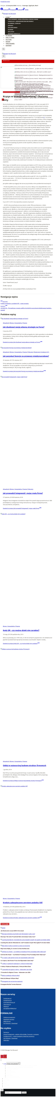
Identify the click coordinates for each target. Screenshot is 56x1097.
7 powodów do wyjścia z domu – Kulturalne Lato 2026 (15, 972)
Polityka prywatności (9, 1017)
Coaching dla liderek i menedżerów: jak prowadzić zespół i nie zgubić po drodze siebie (25, 942)
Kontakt (9, 45)
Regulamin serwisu (12, 27)
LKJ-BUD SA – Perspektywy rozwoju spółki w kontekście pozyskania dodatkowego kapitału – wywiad (26, 308)
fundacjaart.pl (7, 998)
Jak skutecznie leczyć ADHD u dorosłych (12, 931)
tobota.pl (6, 1006)
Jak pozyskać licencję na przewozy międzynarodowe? (26, 356)
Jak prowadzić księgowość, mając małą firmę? (23, 493)
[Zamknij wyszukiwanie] (2, 1090)
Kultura (9, 39)
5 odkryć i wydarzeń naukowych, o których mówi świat (16, 966)
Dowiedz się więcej (21, 342)
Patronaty (10, 25)
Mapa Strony (11, 31)
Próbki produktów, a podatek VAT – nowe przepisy (15, 302)
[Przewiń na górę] (2, 1056)
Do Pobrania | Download (14, 23)
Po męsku (9, 35)
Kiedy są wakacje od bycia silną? (10, 978)
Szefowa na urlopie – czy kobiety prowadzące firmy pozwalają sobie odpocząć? (23, 954)
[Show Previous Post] (2, 99)
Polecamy (30, 352)
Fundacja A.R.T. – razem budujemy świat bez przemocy (21, 21)
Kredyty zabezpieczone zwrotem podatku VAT (23, 902)
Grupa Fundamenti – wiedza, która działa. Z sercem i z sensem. (23, 19)
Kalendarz (10, 29)
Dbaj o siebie (10, 37)
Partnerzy (6, 1032)
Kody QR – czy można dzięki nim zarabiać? (21, 630)
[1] (44, 117)
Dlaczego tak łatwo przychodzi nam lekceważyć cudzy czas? (18, 936)
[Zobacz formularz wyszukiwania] (3, 49)
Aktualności (6, 323)
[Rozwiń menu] (3, 56)
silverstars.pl (7, 1004)
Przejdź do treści (5, 1)
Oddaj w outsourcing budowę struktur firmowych (24, 765)
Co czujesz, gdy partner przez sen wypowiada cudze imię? (17, 960)
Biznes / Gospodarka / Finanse (11, 92)
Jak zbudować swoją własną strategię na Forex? (23, 327)
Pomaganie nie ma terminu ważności (11, 984)
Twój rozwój (10, 43)
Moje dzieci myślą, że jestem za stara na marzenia (15, 948)
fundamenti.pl (8, 1000)
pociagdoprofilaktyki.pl (10, 1008)
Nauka (8, 41)
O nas (5, 1063)
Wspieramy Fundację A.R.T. (14, 33)
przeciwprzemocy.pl (9, 1002)
